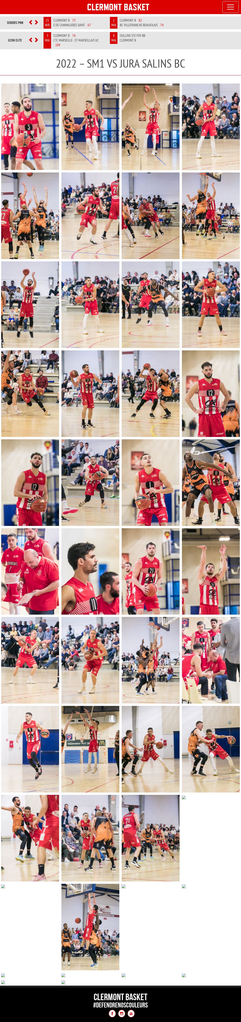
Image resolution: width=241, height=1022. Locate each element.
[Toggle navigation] (230, 7)
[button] (31, 22)
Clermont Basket (118, 7)
